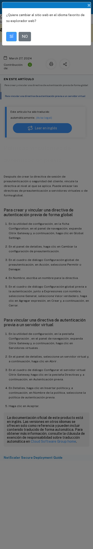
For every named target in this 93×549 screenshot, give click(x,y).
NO (25, 36)
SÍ (11, 36)
